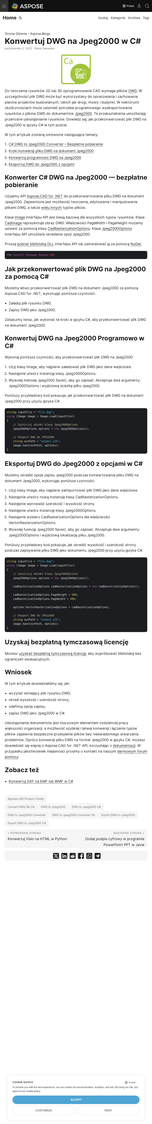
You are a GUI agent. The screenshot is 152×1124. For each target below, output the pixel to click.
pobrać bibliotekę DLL (35, 244)
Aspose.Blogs (40, 34)
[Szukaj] (147, 6)
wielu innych (51, 207)
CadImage (13, 223)
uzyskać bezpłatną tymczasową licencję (52, 653)
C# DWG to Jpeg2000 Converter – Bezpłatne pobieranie (56, 144)
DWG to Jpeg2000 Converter (27, 815)
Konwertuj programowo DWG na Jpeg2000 (45, 157)
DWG (132, 91)
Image (20, 217)
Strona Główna (16, 34)
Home (9, 18)
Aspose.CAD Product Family (26, 798)
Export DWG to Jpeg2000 (118, 815)
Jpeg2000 (83, 113)
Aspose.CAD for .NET (45, 196)
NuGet (135, 244)
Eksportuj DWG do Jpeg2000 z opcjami (41, 164)
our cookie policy (31, 1091)
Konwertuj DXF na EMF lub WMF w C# (41, 781)
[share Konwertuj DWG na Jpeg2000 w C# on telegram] (98, 857)
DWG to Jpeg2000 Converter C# (73, 815)
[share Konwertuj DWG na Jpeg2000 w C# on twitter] (56, 857)
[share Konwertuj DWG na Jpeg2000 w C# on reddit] (73, 857)
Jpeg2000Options (117, 228)
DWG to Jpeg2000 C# (86, 806)
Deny (108, 1110)
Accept (76, 1099)
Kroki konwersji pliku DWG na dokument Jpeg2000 (51, 151)
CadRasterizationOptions (69, 228)
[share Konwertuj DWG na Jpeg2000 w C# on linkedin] (64, 857)
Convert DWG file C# (21, 806)
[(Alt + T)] (20, 18)
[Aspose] (27, 6)
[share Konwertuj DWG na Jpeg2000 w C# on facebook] (81, 857)
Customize (44, 1110)
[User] (139, 6)
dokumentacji (124, 745)
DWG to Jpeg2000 (53, 806)
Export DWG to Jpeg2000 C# (27, 823)
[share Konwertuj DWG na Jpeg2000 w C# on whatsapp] (89, 857)
